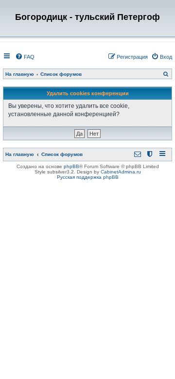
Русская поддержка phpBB (88, 177)
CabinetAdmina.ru (121, 171)
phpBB (71, 166)
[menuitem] (25, 57)
